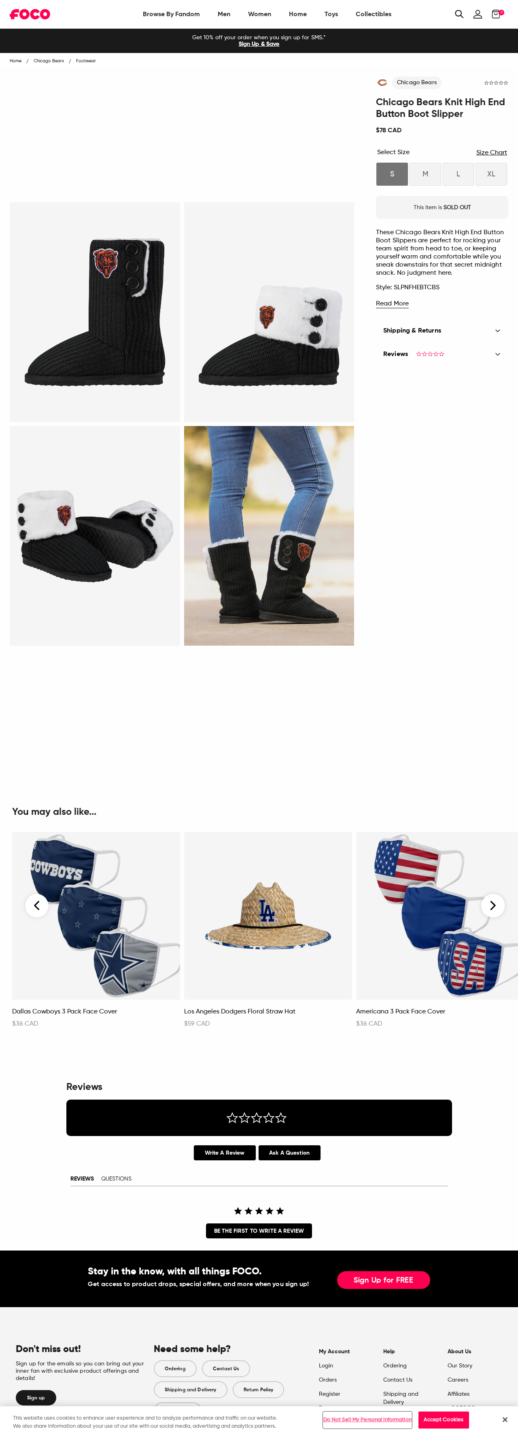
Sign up (36, 1398)
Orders (328, 1380)
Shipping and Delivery (191, 1390)
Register (329, 1394)
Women (259, 14)
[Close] (505, 1420)
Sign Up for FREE (384, 1280)
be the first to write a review (259, 1230)
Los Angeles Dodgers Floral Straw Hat (239, 1012)
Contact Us (226, 1368)
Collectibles (373, 14)
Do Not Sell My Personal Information (367, 1419)
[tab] (224, 1153)
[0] (493, 14)
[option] (259, 41)
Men (224, 14)
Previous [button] (37, 906)
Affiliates (458, 1394)
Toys (331, 14)
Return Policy (259, 1390)
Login (326, 1366)
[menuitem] (171, 14)
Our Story (460, 1366)
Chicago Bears (417, 82)
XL (491, 174)
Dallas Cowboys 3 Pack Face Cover (64, 1012)
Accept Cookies (443, 1419)
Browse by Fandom (171, 14)
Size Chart (491, 153)
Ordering (175, 1368)
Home (298, 14)
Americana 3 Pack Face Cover (400, 1012)
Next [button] (493, 906)
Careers (458, 1380)
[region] (259, 1420)
